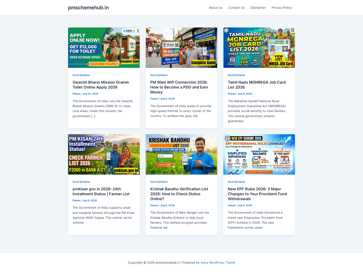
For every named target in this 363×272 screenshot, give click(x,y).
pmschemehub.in (88, 7)
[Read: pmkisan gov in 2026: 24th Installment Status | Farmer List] (104, 154)
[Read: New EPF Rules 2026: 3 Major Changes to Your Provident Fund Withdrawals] (259, 154)
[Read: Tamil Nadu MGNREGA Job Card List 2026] (259, 47)
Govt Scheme (81, 75)
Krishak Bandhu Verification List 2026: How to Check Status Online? (179, 194)
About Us (215, 7)
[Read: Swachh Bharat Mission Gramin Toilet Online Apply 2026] (104, 47)
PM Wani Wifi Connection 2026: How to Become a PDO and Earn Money (179, 87)
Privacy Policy (282, 7)
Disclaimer (258, 7)
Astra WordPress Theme (218, 262)
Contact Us (236, 7)
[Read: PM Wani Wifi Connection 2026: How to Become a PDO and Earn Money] (181, 47)
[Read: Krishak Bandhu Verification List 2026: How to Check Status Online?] (181, 154)
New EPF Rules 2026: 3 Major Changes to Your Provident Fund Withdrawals (257, 194)
